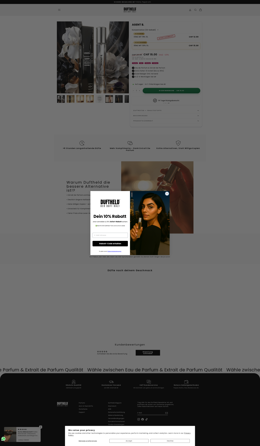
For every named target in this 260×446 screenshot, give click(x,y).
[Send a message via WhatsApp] (3, 438)
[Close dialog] (167, 193)
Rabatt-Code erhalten (110, 243)
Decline (170, 441)
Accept (129, 441)
